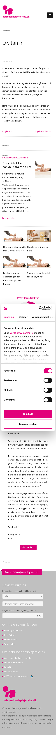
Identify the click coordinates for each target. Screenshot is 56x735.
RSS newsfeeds (11, 671)
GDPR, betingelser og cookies (17, 676)
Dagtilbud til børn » (42, 131)
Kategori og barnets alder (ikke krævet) (19, 591)
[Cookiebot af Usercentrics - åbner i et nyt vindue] (39, 308)
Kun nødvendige (28, 424)
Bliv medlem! (28, 547)
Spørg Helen (9, 644)
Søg (39, 615)
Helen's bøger (10, 635)
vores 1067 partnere (21, 333)
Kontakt (7, 667)
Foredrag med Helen (13, 630)
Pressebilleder (10, 639)
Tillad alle (28, 414)
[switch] (48, 380)
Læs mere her (8, 218)
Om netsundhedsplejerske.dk (17, 658)
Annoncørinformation (13, 662)
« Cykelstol (7, 131)
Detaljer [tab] (23, 317)
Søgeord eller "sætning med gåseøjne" (19, 610)
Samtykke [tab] (9, 317)
